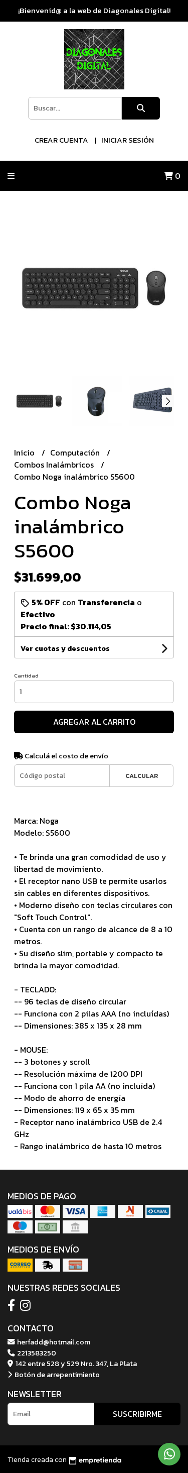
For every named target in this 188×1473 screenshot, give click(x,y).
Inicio (25, 452)
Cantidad (26, 675)
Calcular (141, 775)
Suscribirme (137, 1414)
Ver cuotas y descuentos (65, 648)
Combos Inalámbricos (55, 465)
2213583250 (36, 1352)
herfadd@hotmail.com (53, 1341)
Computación (76, 452)
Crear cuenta (61, 140)
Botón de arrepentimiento (56, 1374)
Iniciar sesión (127, 140)
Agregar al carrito (94, 722)
